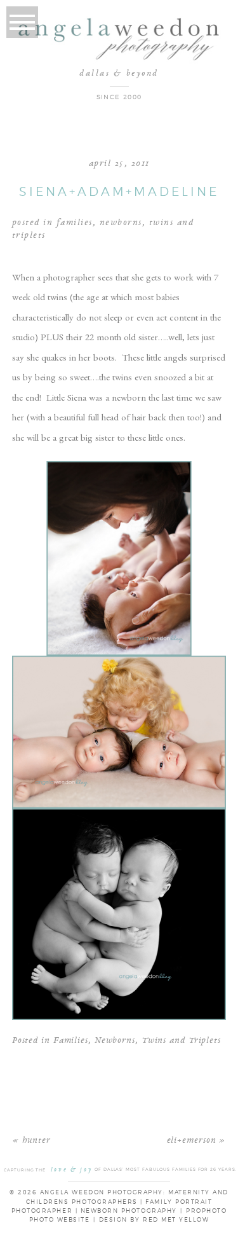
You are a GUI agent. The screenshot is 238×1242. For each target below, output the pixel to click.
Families (74, 223)
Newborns (121, 223)
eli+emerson (191, 1140)
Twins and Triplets (181, 1040)
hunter (36, 1140)
